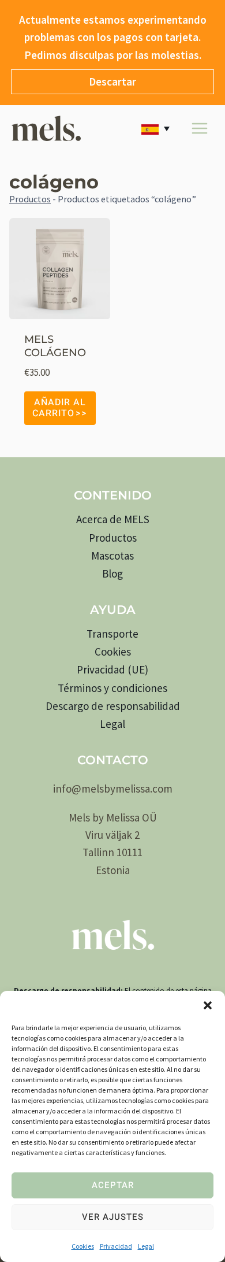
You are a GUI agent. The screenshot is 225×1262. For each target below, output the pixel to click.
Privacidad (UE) (112, 669)
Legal (146, 1246)
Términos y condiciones (112, 688)
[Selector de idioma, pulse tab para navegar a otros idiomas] (157, 128)
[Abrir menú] (199, 128)
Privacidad (116, 1246)
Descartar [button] (112, 81)
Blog (112, 573)
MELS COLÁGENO (55, 346)
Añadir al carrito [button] (59, 407)
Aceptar (113, 1185)
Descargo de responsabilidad (113, 706)
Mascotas (112, 555)
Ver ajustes (113, 1217)
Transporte (112, 634)
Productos (30, 199)
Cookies (83, 1246)
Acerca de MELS (112, 519)
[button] (207, 1005)
